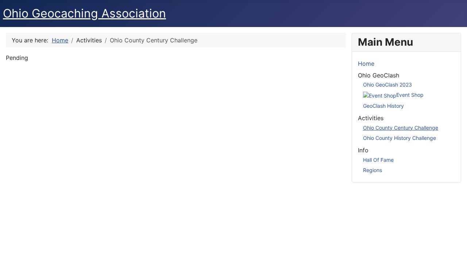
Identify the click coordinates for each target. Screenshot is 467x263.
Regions (372, 170)
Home (366, 63)
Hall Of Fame (378, 160)
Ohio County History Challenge (399, 138)
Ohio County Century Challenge (400, 128)
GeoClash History (383, 106)
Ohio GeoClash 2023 (387, 84)
